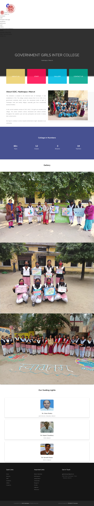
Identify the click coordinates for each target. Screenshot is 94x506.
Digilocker (36, 487)
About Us (8, 476)
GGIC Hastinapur (25, 503)
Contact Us (8, 485)
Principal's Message (29, 14)
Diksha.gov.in (37, 476)
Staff (1, 18)
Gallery (7, 483)
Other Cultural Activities (67, 16)
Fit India (36, 485)
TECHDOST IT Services (73, 503)
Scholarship (36, 480)
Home (7, 474)
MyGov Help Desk (38, 474)
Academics (8, 480)
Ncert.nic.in (36, 489)
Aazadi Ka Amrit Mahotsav (67, 10)
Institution (2, 16)
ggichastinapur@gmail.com (81, 1)
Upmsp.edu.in (37, 478)
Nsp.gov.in (36, 483)
